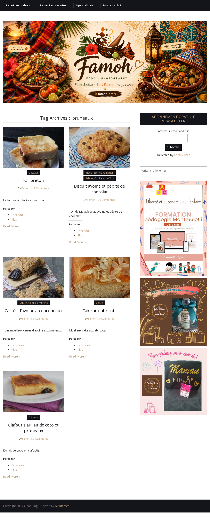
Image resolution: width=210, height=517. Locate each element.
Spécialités (85, 5)
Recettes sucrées (53, 5)
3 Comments (40, 318)
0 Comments (106, 318)
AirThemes (62, 506)
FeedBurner (182, 155)
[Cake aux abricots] (99, 277)
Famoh (25, 188)
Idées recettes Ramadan (100, 172)
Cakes (99, 303)
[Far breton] (33, 147)
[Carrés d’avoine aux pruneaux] (33, 277)
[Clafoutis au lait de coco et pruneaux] (33, 391)
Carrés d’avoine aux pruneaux (33, 310)
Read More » (11, 226)
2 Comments (40, 438)
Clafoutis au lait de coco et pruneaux (33, 427)
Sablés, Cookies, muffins (100, 178)
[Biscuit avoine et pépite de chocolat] (99, 147)
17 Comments (40, 188)
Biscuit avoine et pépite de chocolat (99, 189)
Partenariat (112, 5)
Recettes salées (18, 5)
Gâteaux (33, 172)
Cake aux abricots (99, 310)
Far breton (33, 180)
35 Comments (106, 200)
